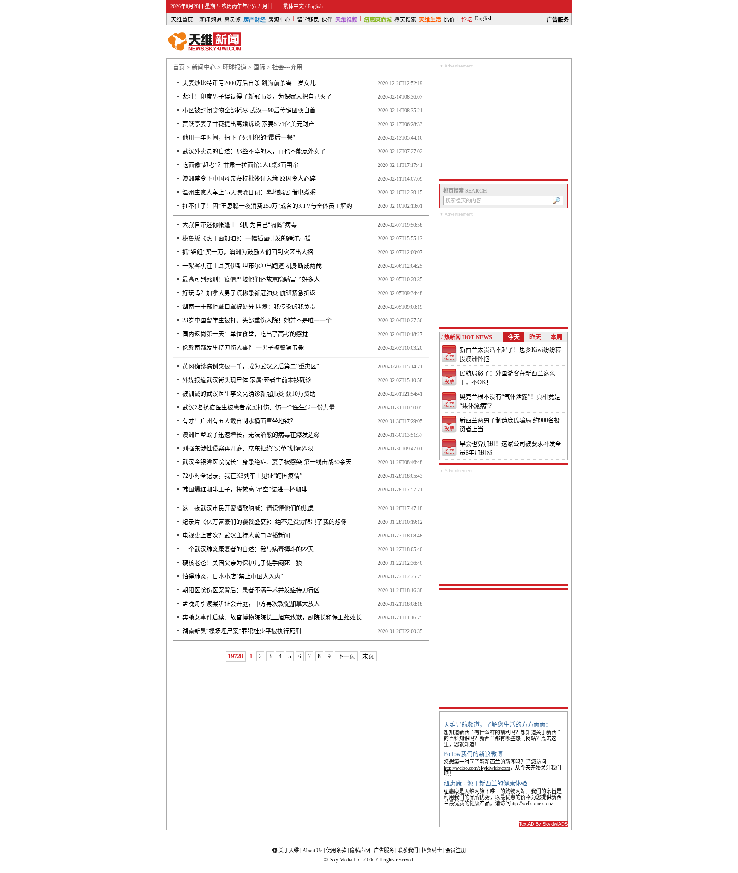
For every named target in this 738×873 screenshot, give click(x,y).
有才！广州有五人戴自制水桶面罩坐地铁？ (239, 421)
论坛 (466, 19)
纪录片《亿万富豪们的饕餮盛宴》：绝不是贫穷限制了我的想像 (264, 522)
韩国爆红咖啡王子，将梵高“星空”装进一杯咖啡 (244, 489)
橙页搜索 (405, 19)
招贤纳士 (432, 850)
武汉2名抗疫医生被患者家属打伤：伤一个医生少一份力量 (258, 407)
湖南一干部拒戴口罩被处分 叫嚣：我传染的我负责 (249, 307)
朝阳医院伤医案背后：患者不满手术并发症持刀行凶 (251, 590)
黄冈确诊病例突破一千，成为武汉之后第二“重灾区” (250, 366)
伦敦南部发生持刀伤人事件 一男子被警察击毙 (243, 348)
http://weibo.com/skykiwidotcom (477, 768)
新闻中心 (204, 67)
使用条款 (336, 850)
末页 (368, 656)
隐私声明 (360, 850)
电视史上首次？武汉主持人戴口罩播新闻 (236, 535)
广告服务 (558, 19)
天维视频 (346, 19)
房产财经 (254, 19)
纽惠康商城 (378, 19)
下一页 (346, 656)
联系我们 (408, 850)
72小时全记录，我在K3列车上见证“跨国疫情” (242, 476)
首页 (179, 67)
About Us (312, 850)
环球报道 (234, 67)
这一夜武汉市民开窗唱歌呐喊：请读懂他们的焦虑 (248, 508)
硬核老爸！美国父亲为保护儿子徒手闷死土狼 (242, 563)
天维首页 (182, 19)
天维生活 (430, 19)
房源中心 (279, 19)
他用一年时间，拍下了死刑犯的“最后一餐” (238, 137)
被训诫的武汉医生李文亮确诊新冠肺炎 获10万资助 (249, 394)
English (315, 6)
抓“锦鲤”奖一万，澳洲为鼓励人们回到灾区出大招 (247, 252)
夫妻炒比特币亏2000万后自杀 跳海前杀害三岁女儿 (249, 83)
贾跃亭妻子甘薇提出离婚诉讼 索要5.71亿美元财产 (248, 124)
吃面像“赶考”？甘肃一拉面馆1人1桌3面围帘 (240, 165)
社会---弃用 (287, 67)
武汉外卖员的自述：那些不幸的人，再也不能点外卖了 (254, 151)
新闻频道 (210, 19)
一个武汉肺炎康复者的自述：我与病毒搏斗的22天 (248, 549)
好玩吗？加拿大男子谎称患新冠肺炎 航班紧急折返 (249, 293)
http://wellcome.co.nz (531, 803)
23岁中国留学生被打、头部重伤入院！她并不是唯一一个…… (263, 320)
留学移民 (308, 19)
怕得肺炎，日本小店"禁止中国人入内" (232, 576)
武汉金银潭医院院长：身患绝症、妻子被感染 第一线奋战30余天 (266, 462)
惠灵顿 (232, 19)
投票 (449, 358)
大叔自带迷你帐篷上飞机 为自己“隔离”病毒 (239, 225)
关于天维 (288, 850)
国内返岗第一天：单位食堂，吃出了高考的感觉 (245, 334)
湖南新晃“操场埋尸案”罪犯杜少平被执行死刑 (241, 631)
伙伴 (327, 19)
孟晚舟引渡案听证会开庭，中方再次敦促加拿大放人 (251, 604)
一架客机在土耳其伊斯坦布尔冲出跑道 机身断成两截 (252, 266)
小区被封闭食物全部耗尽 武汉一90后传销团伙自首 (249, 110)
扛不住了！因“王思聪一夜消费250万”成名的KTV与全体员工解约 (267, 206)
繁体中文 (293, 6)
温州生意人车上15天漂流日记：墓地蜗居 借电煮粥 (249, 192)
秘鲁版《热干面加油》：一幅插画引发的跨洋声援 (246, 238)
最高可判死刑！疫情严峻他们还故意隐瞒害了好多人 (251, 279)
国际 (259, 67)
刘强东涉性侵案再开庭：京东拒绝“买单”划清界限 (247, 448)
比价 (449, 19)
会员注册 (455, 850)
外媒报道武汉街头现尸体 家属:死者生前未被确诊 (246, 380)
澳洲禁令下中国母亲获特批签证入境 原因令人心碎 (249, 178)
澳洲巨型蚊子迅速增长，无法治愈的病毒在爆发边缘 (251, 435)
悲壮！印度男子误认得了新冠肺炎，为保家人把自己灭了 (257, 96)
